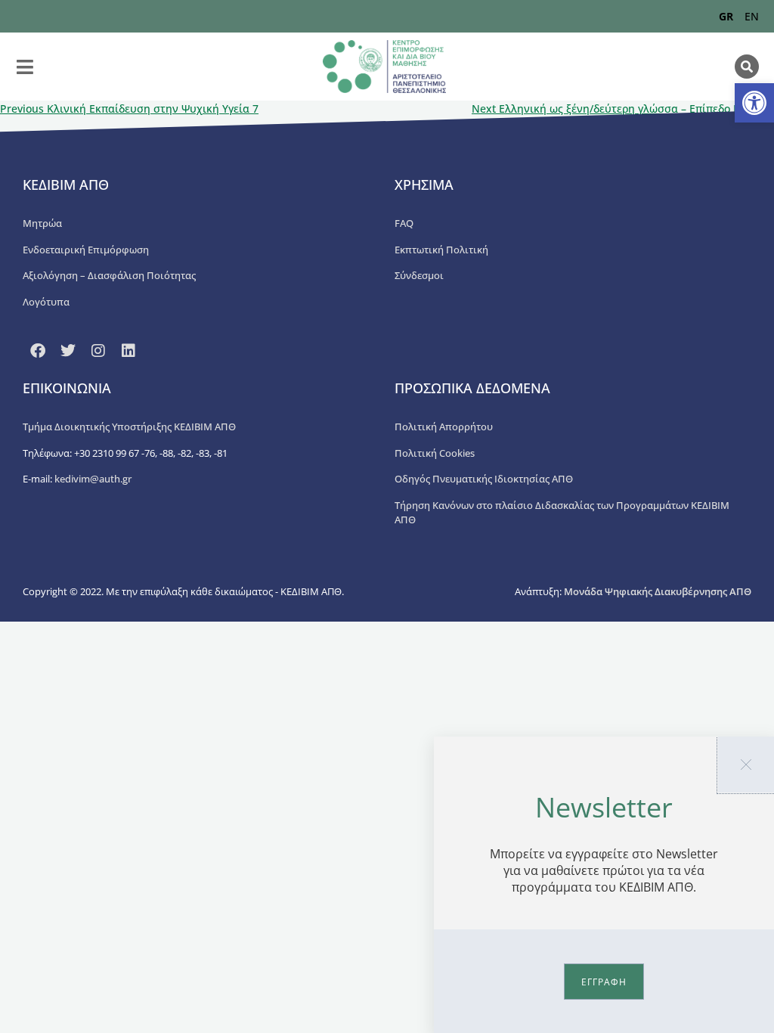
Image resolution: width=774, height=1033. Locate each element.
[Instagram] (98, 351)
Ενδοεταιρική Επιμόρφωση (86, 249)
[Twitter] (68, 351)
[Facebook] (38, 351)
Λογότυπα (46, 302)
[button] (754, 103)
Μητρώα (42, 223)
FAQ (404, 223)
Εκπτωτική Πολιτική (441, 249)
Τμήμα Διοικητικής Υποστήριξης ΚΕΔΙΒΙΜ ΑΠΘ (129, 426)
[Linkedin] (128, 351)
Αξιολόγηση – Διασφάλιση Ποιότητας (109, 275)
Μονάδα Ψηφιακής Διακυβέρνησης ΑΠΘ (657, 591)
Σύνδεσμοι (419, 275)
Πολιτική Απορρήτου (444, 426)
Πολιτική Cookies (435, 453)
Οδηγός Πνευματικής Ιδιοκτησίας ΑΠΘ (484, 478)
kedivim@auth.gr (93, 478)
